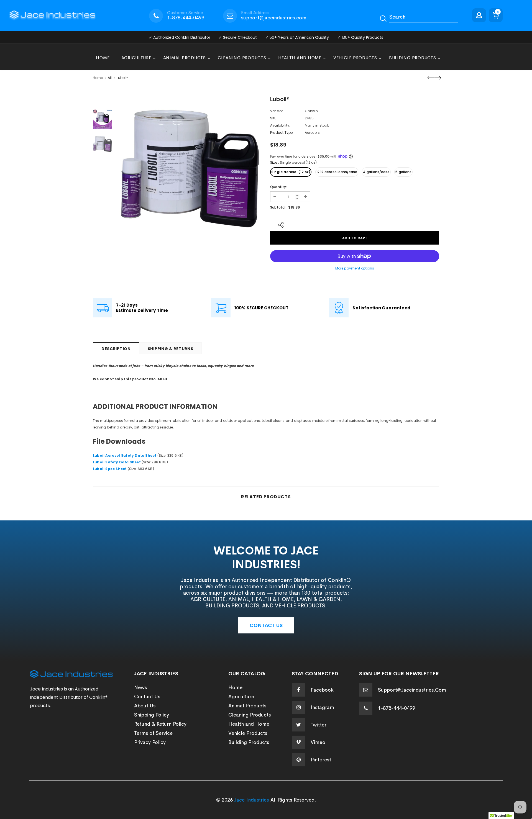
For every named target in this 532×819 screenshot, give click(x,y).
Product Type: (282, 132)
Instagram (322, 707)
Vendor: (276, 111)
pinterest (321, 760)
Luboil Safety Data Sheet (117, 462)
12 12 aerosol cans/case (336, 172)
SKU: (274, 118)
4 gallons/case (376, 172)
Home (98, 77)
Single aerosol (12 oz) (290, 172)
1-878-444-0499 (185, 18)
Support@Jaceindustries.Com (412, 690)
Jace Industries (251, 800)
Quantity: (278, 186)
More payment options (354, 268)
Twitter (318, 725)
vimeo (318, 742)
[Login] (480, 15)
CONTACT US (266, 625)
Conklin (311, 111)
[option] (190, 169)
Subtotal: (278, 207)
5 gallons (403, 172)
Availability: (280, 125)
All (110, 77)
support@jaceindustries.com (273, 18)
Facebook (322, 690)
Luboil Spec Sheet (110, 468)
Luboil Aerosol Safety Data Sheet (124, 455)
